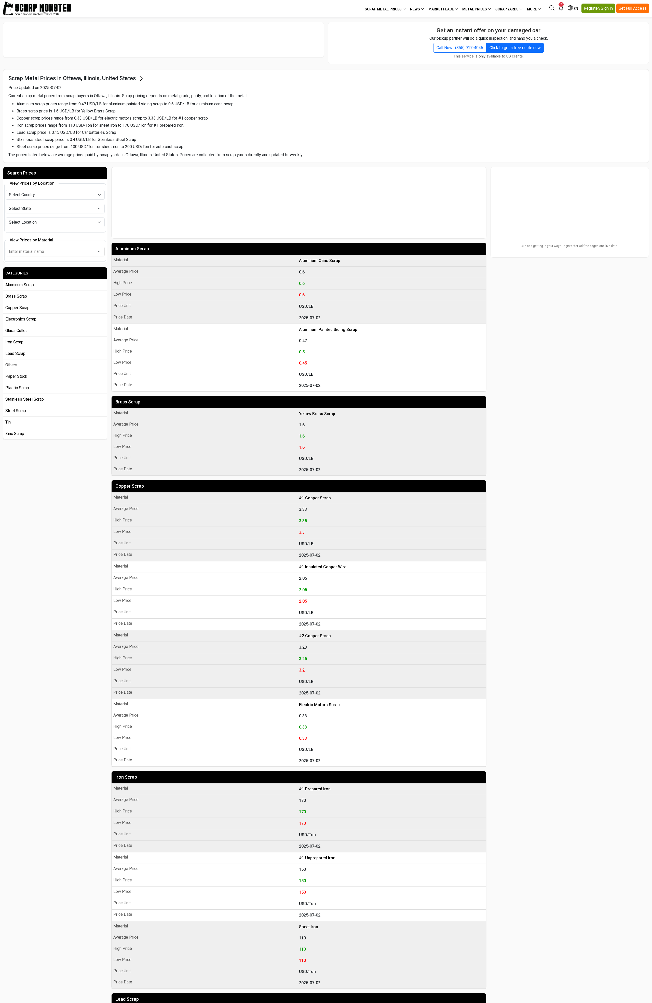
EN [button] (575, 9)
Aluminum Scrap (132, 248)
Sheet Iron (308, 926)
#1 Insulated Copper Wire (322, 566)
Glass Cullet (16, 330)
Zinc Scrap (14, 433)
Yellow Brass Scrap (317, 413)
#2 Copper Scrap (315, 635)
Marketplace (441, 9)
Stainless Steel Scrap (24, 399)
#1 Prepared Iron (315, 789)
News (415, 9)
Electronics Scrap (20, 319)
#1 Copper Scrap (315, 498)
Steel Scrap (15, 410)
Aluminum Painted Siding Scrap (328, 329)
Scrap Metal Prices (383, 9)
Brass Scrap (127, 401)
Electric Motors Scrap (319, 704)
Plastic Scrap (17, 387)
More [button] (532, 9)
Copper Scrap (129, 486)
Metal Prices (475, 9)
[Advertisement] (163, 39)
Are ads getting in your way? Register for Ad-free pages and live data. (569, 246)
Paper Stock (16, 376)
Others (11, 364)
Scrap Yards (507, 9)
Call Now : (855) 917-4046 (460, 47)
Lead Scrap (127, 999)
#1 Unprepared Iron (317, 857)
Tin (8, 422)
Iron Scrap (126, 777)
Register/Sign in (598, 8)
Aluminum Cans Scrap (319, 260)
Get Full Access (633, 8)
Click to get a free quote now (515, 47)
